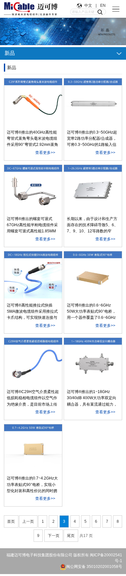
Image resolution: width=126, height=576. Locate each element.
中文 (88, 5)
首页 (11, 521)
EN (102, 5)
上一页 (28, 521)
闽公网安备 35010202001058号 (94, 566)
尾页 (71, 535)
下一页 (53, 535)
